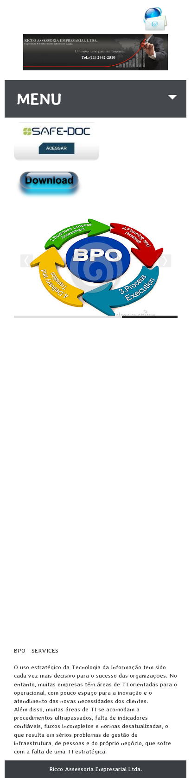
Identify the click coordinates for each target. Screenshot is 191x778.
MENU (39, 98)
